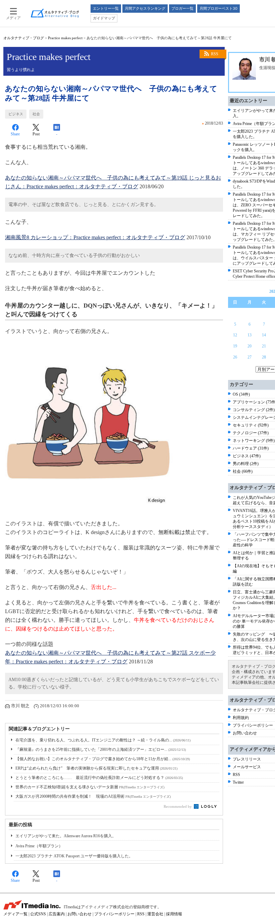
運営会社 (155, 914)
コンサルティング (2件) (254, 409)
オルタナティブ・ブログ (23, 38)
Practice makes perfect (65, 38)
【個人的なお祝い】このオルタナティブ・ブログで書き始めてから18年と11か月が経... (102, 759)
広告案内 (57, 914)
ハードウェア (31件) (251, 448)
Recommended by (178, 806)
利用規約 (241, 717)
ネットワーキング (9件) (254, 440)
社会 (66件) (243, 471)
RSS (214, 54)
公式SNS (38, 914)
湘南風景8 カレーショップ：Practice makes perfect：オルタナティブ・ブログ (95, 237)
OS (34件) (241, 394)
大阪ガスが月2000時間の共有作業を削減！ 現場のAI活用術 (93, 796)
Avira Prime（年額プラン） (39, 846)
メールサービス (247, 767)
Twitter (238, 782)
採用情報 (174, 914)
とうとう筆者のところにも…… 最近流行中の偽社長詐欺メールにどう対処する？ (99, 777)
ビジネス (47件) (247, 456)
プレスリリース (247, 759)
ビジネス (15, 114)
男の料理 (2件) (246, 463)
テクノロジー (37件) (251, 433)
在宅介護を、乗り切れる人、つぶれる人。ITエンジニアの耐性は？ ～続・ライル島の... (102, 740)
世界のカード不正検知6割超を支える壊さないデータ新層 (89, 787)
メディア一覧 (15, 914)
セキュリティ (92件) (251, 425)
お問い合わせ (245, 733)
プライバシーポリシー (253, 725)
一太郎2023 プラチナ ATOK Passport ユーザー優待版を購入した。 (74, 856)
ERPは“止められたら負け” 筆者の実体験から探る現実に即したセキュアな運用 (96, 768)
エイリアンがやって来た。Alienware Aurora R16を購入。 (65, 836)
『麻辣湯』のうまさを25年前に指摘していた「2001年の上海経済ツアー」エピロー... (100, 749)
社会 (36, 114)
